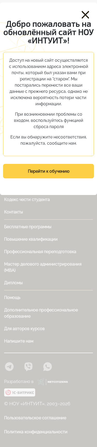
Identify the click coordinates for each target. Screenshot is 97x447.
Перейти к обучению (48, 171)
